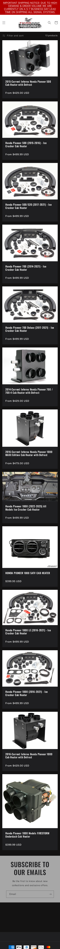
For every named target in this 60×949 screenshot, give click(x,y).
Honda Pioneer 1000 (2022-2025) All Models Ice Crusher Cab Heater (25, 508)
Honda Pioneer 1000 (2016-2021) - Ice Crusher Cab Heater (26, 693)
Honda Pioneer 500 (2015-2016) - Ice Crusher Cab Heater (25, 144)
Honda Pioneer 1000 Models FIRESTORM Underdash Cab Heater (27, 835)
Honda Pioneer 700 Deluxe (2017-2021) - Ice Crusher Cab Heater (29, 329)
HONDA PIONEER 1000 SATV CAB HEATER (27, 573)
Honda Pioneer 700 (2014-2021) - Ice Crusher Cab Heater (25, 268)
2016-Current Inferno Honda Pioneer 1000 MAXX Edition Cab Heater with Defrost (28, 453)
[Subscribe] (50, 894)
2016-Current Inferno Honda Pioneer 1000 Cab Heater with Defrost (28, 756)
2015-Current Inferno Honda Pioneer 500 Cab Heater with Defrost (28, 83)
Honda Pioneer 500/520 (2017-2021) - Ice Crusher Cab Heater (28, 206)
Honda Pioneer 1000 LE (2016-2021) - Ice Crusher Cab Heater (28, 632)
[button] (3, 22)
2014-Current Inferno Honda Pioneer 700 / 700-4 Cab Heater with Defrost (29, 391)
